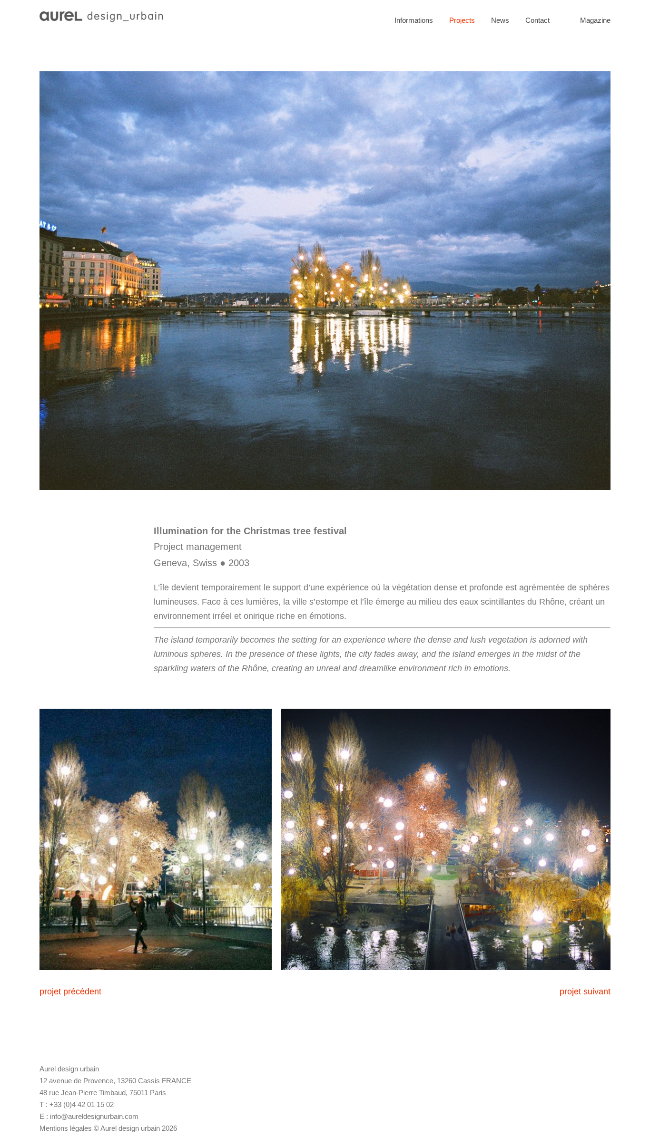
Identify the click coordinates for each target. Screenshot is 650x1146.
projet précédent (70, 991)
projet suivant (585, 991)
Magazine (595, 20)
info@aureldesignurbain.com (94, 1116)
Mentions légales (65, 1128)
